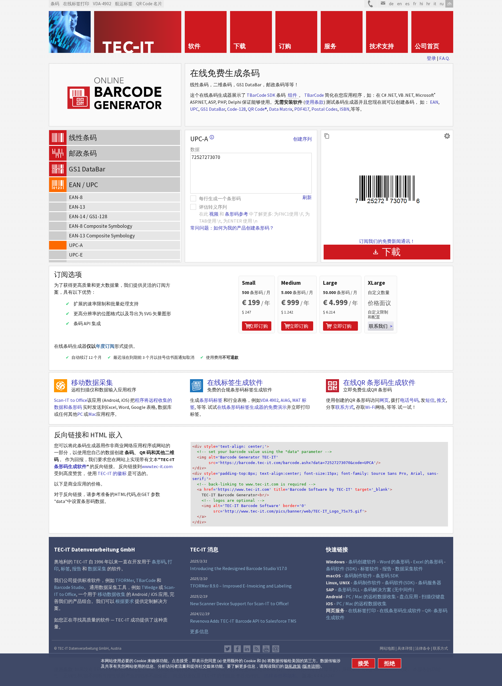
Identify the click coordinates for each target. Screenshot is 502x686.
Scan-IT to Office (70, 400)
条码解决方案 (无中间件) (388, 589)
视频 (213, 214)
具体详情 (405, 648)
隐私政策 (293, 666)
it (435, 3)
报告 (76, 569)
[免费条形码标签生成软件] (196, 385)
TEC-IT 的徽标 (112, 473)
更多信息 (199, 631)
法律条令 (422, 648)
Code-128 (236, 109)
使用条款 (314, 102)
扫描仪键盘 (433, 596)
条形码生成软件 (70, 466)
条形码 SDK (387, 575)
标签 (65, 569)
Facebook (237, 648)
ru (442, 3)
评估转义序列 (213, 207)
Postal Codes (324, 109)
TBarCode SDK (261, 95)
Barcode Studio (69, 587)
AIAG (285, 400)
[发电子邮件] (382, 4)
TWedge (149, 587)
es (407, 3)
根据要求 (124, 601)
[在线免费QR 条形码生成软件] (332, 385)
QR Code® (257, 109)
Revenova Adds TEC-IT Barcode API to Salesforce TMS (243, 621)
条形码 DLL (349, 589)
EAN (434, 102)
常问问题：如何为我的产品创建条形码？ (232, 228)
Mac (92, 414)
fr (414, 3)
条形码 (159, 562)
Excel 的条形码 (428, 562)
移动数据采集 (92, 382)
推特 (227, 648)
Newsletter (275, 648)
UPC (194, 109)
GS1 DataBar (212, 109)
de (391, 3)
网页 (384, 400)
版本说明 (311, 666)
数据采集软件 (409, 569)
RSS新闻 (256, 648)
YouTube (266, 648)
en (399, 3)
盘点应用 (408, 596)
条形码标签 (211, 400)
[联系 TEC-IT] (370, 4)
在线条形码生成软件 (400, 610)
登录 (431, 58)
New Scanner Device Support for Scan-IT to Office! (239, 603)
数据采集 (97, 569)
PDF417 (301, 109)
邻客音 (246, 648)
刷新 (307, 197)
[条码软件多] (70, 32)
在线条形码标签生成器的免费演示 (252, 407)
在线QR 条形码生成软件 (379, 382)
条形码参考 (236, 214)
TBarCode (314, 95)
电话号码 (409, 400)
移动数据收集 (112, 594)
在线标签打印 (362, 610)
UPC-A (202, 138)
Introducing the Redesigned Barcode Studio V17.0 (238, 568)
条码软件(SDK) (400, 582)
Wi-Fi (370, 407)
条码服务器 (429, 582)
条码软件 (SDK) (341, 569)
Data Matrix (280, 109)
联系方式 (344, 407)
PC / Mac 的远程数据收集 (371, 596)
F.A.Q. (444, 58)
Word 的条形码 (395, 562)
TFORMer (124, 580)
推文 (441, 400)
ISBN (344, 109)
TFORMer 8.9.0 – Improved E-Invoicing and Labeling (241, 586)
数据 (195, 149)
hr (428, 3)
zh (449, 3)
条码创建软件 (362, 562)
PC (80, 414)
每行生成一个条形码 (220, 198)
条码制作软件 (358, 575)
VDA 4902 (270, 400)
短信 (430, 400)
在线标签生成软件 (235, 382)
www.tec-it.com (157, 466)
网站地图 (387, 648)
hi (421, 3)
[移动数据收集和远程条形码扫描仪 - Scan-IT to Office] (60, 385)
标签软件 (369, 569)
